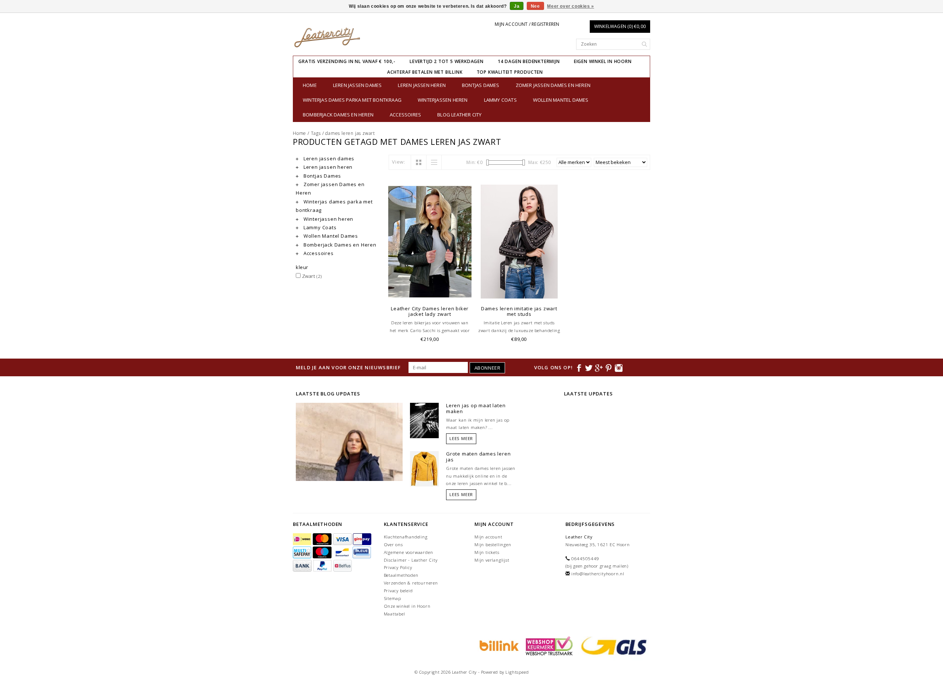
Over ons (393, 544)
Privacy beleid (398, 590)
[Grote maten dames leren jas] (424, 468)
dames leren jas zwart (350, 133)
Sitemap (393, 598)
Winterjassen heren (443, 100)
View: (398, 161)
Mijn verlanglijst (491, 560)
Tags (316, 133)
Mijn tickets (486, 552)
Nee (535, 6)
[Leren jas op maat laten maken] (424, 420)
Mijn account (488, 537)
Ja (516, 6)
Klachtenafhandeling (406, 537)
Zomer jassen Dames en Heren (553, 85)
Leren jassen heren (422, 85)
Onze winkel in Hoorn (407, 606)
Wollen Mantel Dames (561, 100)
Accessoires (405, 114)
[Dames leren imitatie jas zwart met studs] (519, 242)
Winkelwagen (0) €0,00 (620, 26)
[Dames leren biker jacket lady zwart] (430, 242)
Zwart (311, 276)
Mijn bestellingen (492, 544)
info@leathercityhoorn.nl (597, 573)
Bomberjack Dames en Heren (338, 114)
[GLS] (612, 645)
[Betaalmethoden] (303, 539)
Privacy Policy (398, 567)
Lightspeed (517, 672)
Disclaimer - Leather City (411, 560)
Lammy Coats (500, 100)
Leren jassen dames (357, 85)
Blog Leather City (459, 114)
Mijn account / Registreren (527, 24)
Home (310, 85)
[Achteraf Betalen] (498, 645)
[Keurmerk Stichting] (548, 645)
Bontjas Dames (480, 85)
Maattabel (394, 614)
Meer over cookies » (570, 6)
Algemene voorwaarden (408, 552)
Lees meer (461, 438)
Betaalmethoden (401, 575)
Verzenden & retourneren (411, 583)
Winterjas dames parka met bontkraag (352, 100)
